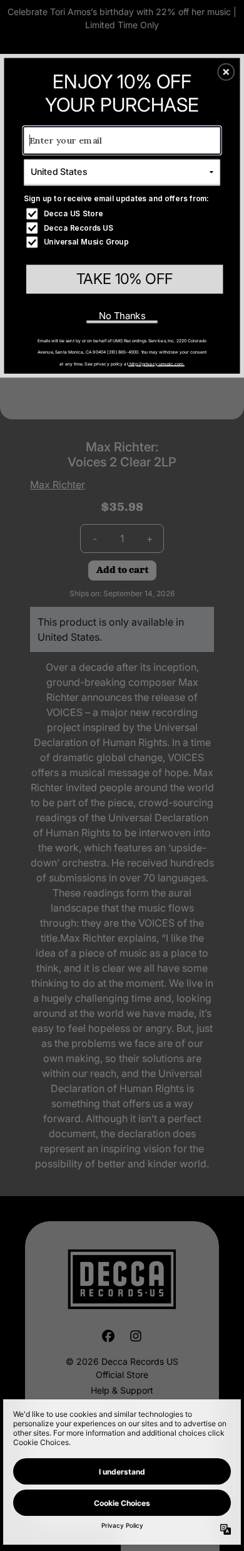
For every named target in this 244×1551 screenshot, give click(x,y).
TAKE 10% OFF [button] (124, 279)
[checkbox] (123, 213)
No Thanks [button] (122, 315)
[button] (225, 72)
